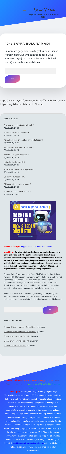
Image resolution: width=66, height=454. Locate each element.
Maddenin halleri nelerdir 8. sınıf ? (18, 191)
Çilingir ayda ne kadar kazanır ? (17, 184)
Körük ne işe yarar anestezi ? (16, 154)
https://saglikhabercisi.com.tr (17, 104)
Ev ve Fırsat (44, 10)
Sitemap (39, 104)
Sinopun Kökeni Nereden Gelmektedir (20, 327)
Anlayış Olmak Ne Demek (15, 345)
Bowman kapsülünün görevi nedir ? (19, 125)
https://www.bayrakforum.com (17, 100)
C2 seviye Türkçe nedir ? (14, 177)
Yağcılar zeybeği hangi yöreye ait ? (19, 147)
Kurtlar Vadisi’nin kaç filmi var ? (17, 132)
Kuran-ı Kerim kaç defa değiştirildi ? (19, 169)
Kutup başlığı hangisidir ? (14, 162)
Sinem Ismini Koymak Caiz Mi (16, 336)
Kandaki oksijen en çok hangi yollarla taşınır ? (23, 140)
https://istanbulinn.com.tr (50, 100)
